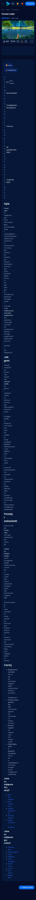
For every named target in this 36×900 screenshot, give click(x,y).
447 (7, 41)
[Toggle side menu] (2, 4)
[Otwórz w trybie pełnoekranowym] (31, 41)
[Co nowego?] (18, 4)
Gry (3, 10)
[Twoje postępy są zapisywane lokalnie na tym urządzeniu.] (22, 41)
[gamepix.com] (8, 3)
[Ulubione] (22, 4)
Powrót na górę (27, 887)
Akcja (7, 10)
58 (14, 41)
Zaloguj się (30, 3)
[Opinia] (26, 41)
